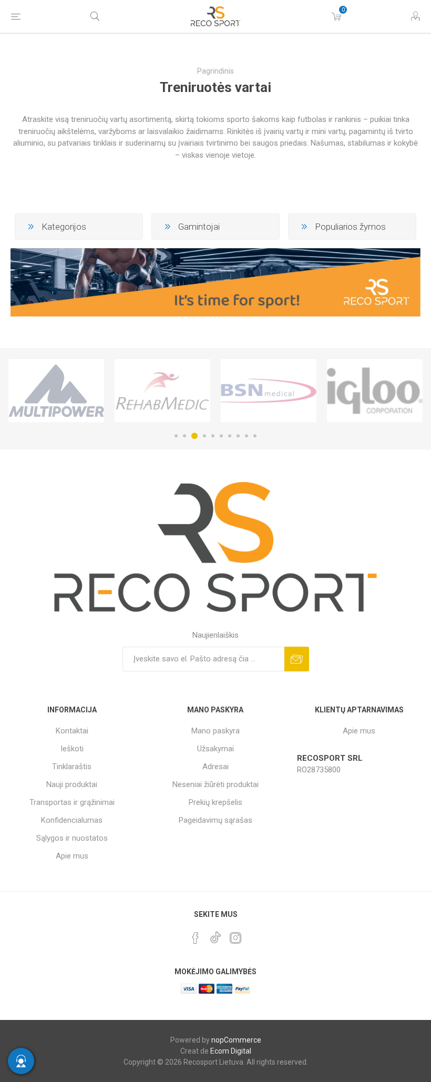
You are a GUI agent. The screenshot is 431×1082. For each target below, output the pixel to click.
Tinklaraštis (71, 766)
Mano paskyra (215, 731)
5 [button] (212, 435)
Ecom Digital (230, 1051)
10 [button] (254, 435)
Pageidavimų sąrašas (215, 820)
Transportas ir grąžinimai (72, 802)
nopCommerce (236, 1040)
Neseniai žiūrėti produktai (215, 784)
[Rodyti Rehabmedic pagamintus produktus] (162, 390)
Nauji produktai (71, 784)
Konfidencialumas (71, 820)
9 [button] (246, 435)
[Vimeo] (215, 934)
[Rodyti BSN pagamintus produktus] (268, 390)
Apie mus (72, 856)
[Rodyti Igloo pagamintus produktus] (375, 390)
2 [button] (184, 435)
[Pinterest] (195, 938)
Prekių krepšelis (215, 802)
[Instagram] (235, 938)
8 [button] (238, 435)
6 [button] (221, 435)
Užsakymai (215, 748)
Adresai (215, 766)
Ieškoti (72, 748)
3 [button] (194, 436)
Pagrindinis (215, 71)
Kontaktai (72, 731)
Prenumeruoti (296, 659)
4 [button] (204, 435)
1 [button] (176, 435)
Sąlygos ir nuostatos (72, 838)
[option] (56, 390)
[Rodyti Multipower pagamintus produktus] (56, 390)
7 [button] (229, 435)
